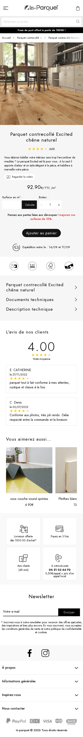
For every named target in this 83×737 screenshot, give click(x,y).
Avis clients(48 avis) (23, 568)
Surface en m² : (12, 197)
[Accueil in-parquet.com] (41, 8)
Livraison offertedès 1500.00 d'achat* (23, 538)
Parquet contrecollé (28, 38)
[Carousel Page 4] (44, 119)
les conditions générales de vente (21, 629)
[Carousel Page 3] (42, 119)
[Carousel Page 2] (40, 119)
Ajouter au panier (41, 233)
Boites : (43, 197)
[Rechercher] (77, 21)
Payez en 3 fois (60, 536)
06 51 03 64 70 (60, 570)
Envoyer (69, 612)
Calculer (30, 205)
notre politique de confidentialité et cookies (58, 630)
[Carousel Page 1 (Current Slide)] (38, 119)
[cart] (78, 8)
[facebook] (29, 653)
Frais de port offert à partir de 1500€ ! (41, 30)
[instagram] (45, 653)
